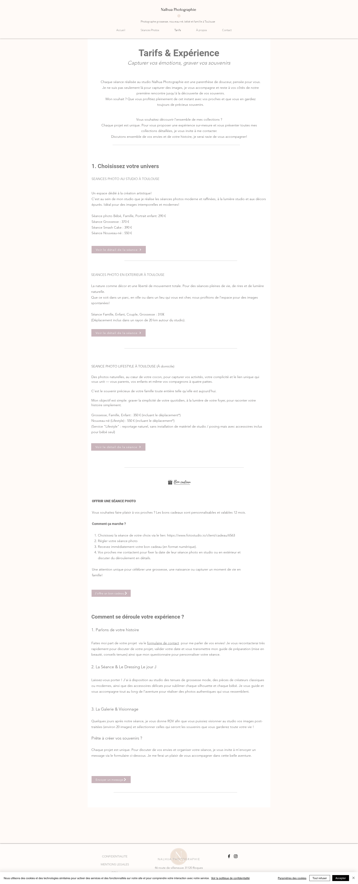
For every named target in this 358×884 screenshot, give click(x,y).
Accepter (340, 878)
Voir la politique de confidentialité (230, 878)
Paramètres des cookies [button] (292, 878)
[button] (155, 30)
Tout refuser (320, 878)
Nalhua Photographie (178, 9)
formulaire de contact (163, 643)
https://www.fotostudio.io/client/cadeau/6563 (201, 535)
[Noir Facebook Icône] (229, 856)
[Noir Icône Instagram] (235, 856)
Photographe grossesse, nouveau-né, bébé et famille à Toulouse (178, 21)
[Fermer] (353, 878)
